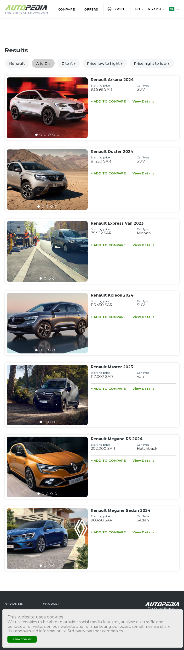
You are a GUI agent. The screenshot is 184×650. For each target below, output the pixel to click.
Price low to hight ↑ (105, 63)
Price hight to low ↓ (152, 63)
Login (118, 9)
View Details (143, 101)
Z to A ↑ (69, 63)
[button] (36, 135)
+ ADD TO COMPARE (108, 101)
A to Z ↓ (43, 63)
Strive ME (14, 604)
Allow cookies (22, 639)
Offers (91, 9)
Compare (66, 9)
